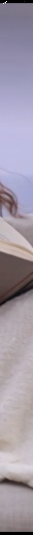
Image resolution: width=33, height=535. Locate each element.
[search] (24, 2)
